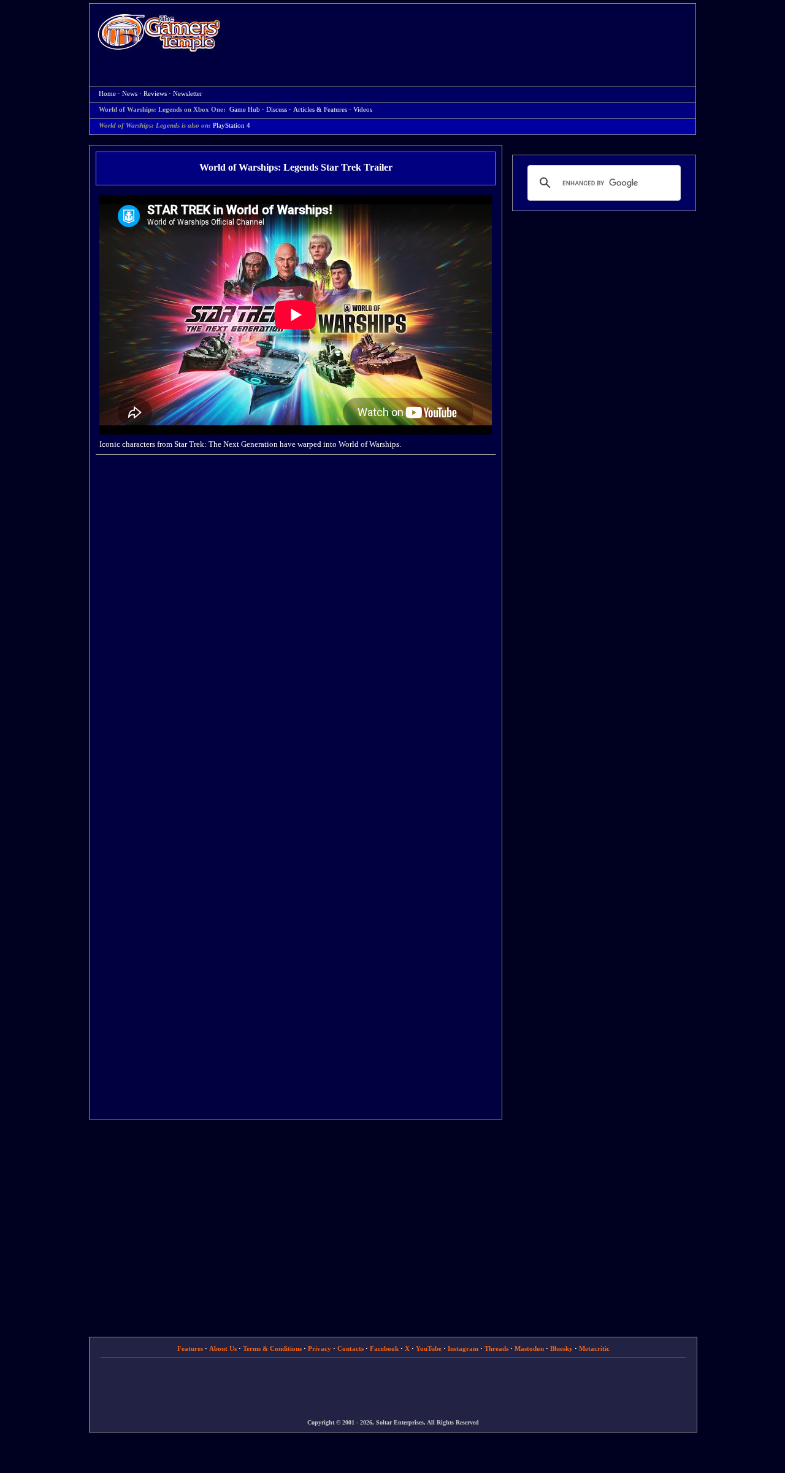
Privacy (319, 1348)
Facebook (384, 1348)
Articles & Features (320, 109)
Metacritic (594, 1348)
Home (159, 32)
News (129, 93)
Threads (496, 1348)
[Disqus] (296, 620)
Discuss (276, 109)
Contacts (350, 1348)
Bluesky (561, 1348)
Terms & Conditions (272, 1348)
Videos (362, 109)
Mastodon (529, 1348)
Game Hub (244, 109)
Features (190, 1348)
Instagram (463, 1348)
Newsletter (187, 93)
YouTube (429, 1348)
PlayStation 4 (231, 125)
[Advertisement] (464, 34)
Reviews (155, 93)
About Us (223, 1348)
